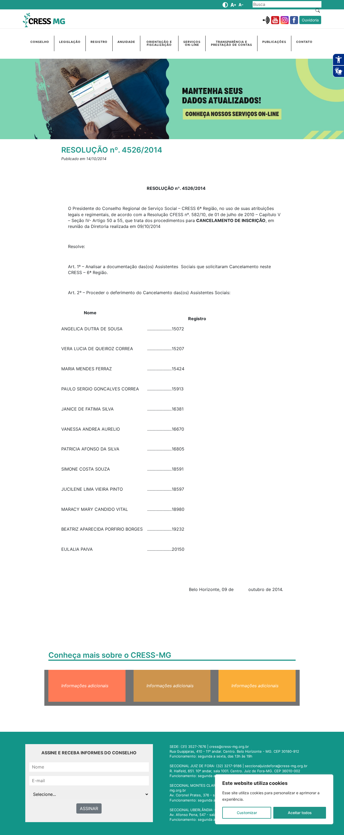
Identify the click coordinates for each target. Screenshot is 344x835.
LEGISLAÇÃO (70, 42)
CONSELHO (39, 42)
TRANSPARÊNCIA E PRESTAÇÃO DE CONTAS (231, 43)
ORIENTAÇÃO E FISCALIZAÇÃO (159, 43)
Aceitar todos (300, 812)
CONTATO (304, 42)
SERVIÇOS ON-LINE (191, 43)
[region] (274, 799)
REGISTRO (99, 42)
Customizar (247, 812)
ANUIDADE (126, 42)
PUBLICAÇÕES (274, 42)
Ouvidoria (310, 20)
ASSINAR (89, 808)
